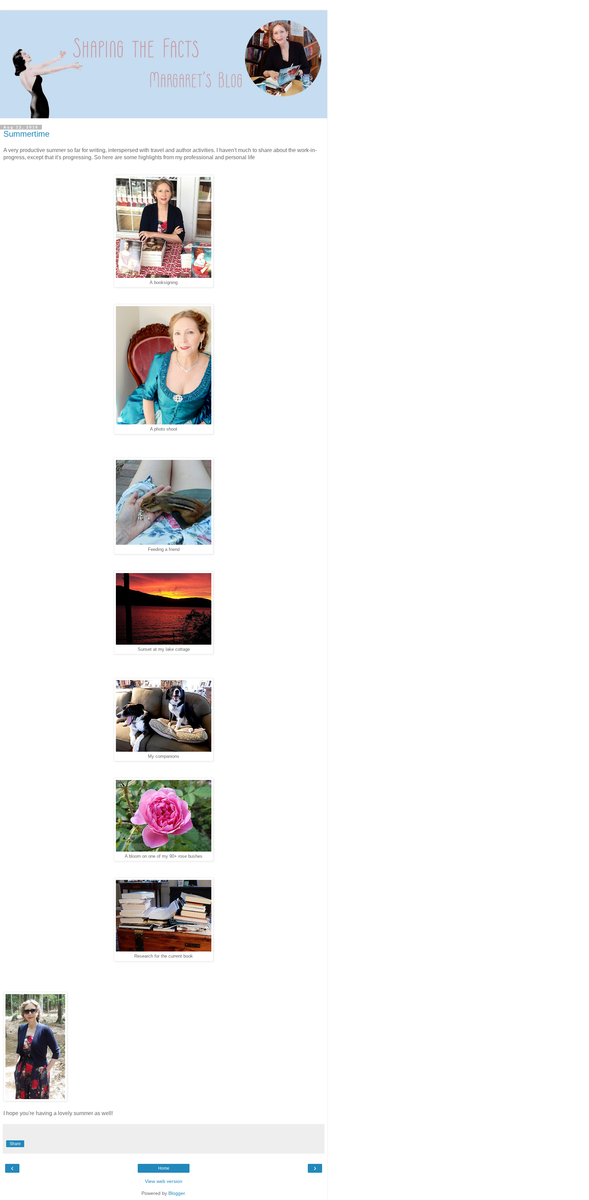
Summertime (26, 133)
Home (163, 1168)
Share (15, 1143)
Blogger (176, 1193)
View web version (163, 1181)
